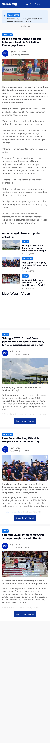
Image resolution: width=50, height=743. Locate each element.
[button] (4, 15)
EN (31, 4)
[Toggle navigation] (46, 4)
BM (26, 4)
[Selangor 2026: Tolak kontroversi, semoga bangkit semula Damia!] (11, 279)
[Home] (9, 4)
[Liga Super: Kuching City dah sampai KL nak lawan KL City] (11, 262)
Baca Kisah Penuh (25, 421)
